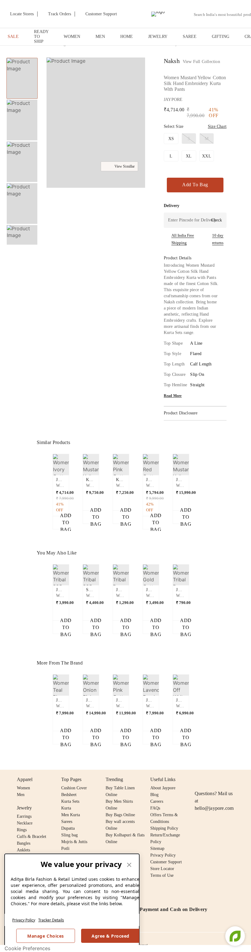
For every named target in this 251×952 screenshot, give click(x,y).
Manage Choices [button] (45, 936)
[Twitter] (222, 779)
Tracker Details (51, 920)
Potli (65, 848)
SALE (13, 36)
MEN (100, 36)
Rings (22, 830)
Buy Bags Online (120, 815)
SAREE (190, 36)
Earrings (24, 816)
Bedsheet (69, 794)
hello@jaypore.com (214, 808)
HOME (126, 36)
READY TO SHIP (41, 36)
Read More (173, 396)
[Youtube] (233, 779)
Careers (156, 801)
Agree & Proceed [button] (110, 936)
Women (23, 788)
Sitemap (157, 848)
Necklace (24, 823)
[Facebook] (210, 779)
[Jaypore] (158, 14)
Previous (22, 57)
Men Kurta (70, 815)
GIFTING (220, 36)
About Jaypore (162, 788)
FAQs (155, 808)
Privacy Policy (23, 920)
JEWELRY (157, 36)
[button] (21, 238)
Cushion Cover (74, 788)
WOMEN (72, 36)
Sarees (66, 821)
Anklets (23, 850)
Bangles (23, 843)
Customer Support (166, 862)
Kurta (66, 808)
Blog (154, 794)
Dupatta (68, 828)
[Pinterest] (245, 779)
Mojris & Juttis (74, 841)
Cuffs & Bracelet (31, 836)
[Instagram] (198, 779)
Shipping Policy (164, 828)
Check (216, 220)
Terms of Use (162, 875)
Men (20, 794)
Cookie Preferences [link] (27, 948)
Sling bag (69, 835)
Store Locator (162, 868)
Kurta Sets (70, 801)
